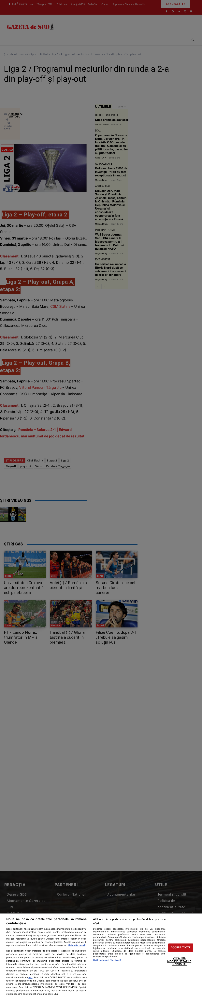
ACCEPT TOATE (181, 947)
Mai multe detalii (76, 945)
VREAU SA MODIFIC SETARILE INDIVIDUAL (179, 961)
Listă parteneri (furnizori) (107, 960)
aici (30, 977)
